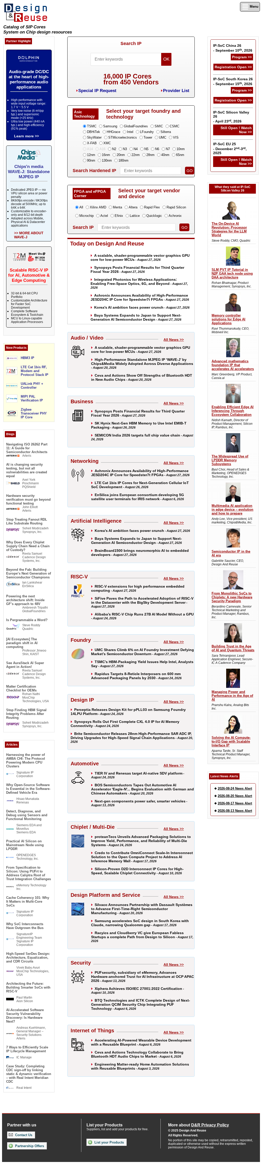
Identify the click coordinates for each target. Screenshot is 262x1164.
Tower (148, 137)
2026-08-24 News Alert (235, 788)
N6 (157, 149)
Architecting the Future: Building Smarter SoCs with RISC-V (28, 987)
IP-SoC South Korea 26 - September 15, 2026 (233, 81)
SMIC (159, 126)
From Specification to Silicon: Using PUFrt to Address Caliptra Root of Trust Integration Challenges (28, 873)
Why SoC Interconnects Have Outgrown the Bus (24, 926)
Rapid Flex (152, 207)
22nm (136, 155)
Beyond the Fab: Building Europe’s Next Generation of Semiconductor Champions (28, 573)
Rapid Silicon (176, 207)
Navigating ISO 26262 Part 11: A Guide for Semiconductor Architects (26, 448)
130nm (107, 160)
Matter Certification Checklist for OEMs (21, 688)
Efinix (119, 216)
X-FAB (92, 143)
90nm (91, 160)
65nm (180, 155)
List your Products (108, 1142)
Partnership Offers (29, 1146)
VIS (176, 137)
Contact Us (23, 1135)
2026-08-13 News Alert (235, 811)
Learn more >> (26, 136)
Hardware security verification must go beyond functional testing (28, 499)
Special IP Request (97, 90)
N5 (146, 149)
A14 (90, 149)
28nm (150, 155)
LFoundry (147, 132)
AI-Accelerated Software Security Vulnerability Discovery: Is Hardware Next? (25, 1015)
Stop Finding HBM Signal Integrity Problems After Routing (26, 714)
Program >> (242, 57)
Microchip (86, 216)
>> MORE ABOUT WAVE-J (28, 235)
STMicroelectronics (122, 137)
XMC (107, 143)
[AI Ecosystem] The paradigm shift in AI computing (22, 643)
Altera (133, 207)
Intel (130, 132)
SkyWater (94, 137)
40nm (165, 155)
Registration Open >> (233, 67)
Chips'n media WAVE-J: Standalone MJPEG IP (29, 171)
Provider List (176, 90)
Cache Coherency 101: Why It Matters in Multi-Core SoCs (27, 901)
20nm (121, 155)
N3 (125, 149)
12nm (91, 155)
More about (198, 1125)
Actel (104, 216)
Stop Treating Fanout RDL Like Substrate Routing (26, 521)
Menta (117, 207)
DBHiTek (93, 132)
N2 (114, 149)
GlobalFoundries (136, 126)
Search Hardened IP (94, 170)
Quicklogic (154, 216)
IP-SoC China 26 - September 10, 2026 (232, 47)
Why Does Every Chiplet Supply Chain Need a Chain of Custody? (28, 546)
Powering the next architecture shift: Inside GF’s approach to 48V (25, 600)
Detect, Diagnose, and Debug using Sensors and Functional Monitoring (26, 815)
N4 (136, 149)
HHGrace (113, 132)
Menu (253, 6)
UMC (162, 137)
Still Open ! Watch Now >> (236, 130)
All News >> (173, 340)
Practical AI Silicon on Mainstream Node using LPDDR (25, 845)
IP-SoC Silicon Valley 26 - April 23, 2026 (231, 116)
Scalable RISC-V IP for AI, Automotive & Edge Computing (29, 275)
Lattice (135, 216)
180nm (123, 160)
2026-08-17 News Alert (235, 803)
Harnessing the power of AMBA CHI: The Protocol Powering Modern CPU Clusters (25, 760)
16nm (106, 155)
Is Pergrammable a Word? (27, 620)
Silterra (165, 132)
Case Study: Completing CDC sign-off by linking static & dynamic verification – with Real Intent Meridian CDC (28, 1073)
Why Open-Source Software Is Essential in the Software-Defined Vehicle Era (28, 788)
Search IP (131, 43)
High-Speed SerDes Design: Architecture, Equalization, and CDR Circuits (28, 957)
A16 (102, 149)
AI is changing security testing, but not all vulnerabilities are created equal (26, 470)
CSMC (174, 126)
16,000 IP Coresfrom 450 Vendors (131, 79)
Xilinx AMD (98, 207)
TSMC (91, 126)
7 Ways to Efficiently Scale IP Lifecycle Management (27, 1049)
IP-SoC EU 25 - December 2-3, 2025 (230, 148)
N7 (168, 149)
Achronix (175, 216)
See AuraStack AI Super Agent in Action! (25, 665)
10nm (181, 149)
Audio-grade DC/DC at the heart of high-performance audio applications (29, 79)
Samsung (110, 126)
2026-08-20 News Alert (235, 796)
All (81, 207)
